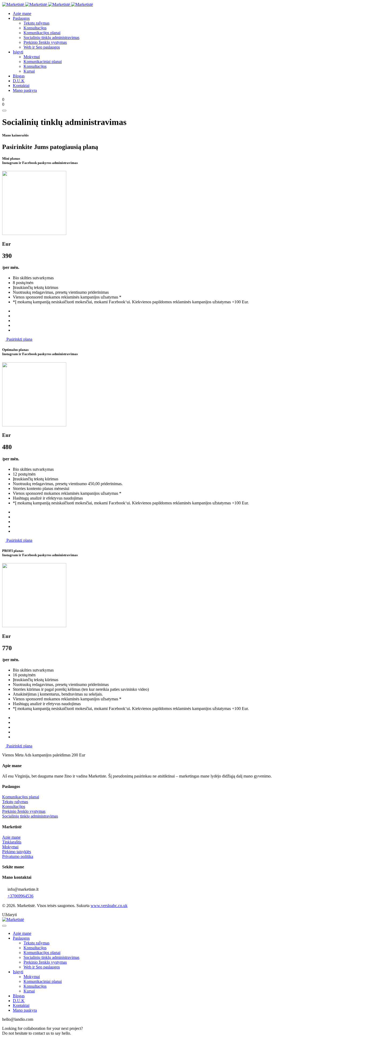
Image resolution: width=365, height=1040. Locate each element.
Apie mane (11, 837)
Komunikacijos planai (20, 797)
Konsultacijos (13, 806)
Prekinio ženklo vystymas (23, 811)
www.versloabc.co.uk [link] (109, 905)
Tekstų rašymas (15, 801)
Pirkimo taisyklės (16, 851)
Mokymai (10, 847)
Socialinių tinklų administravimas (30, 816)
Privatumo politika (17, 856)
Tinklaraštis (11, 842)
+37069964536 (20, 896)
